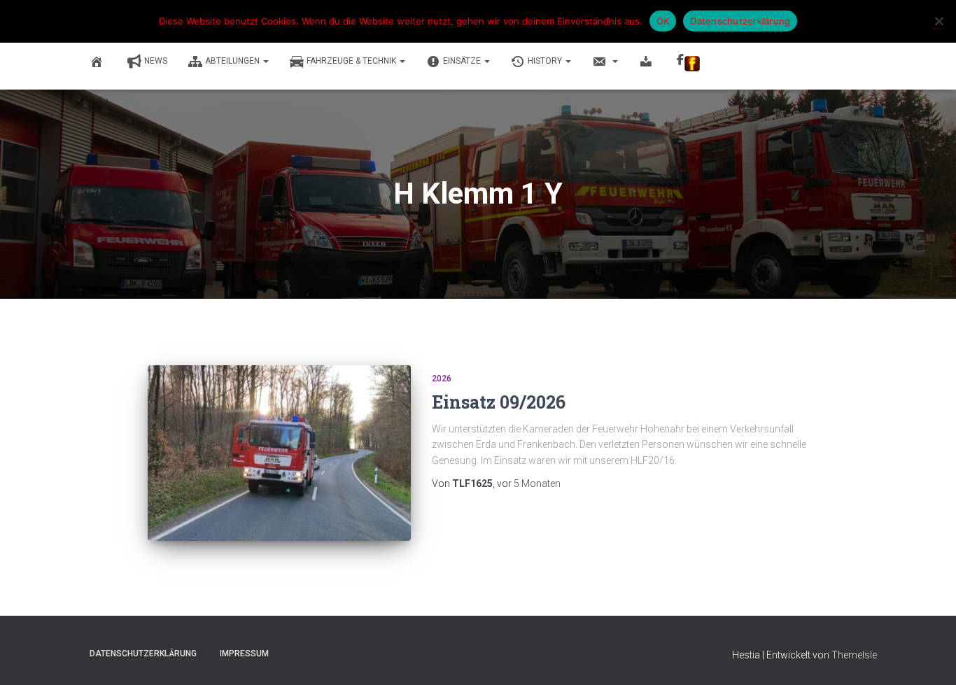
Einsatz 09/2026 (498, 402)
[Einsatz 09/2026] (279, 453)
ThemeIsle (854, 655)
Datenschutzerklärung (143, 653)
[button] (265, 61)
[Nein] (939, 21)
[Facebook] (688, 62)
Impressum (244, 653)
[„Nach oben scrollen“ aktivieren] (928, 657)
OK (663, 21)
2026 (441, 378)
